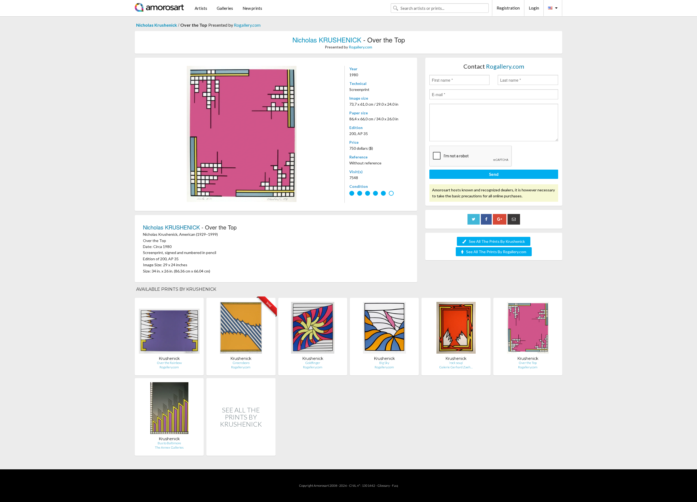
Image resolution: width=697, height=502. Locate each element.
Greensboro (241, 363)
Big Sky (384, 363)
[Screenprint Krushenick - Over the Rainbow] (169, 329)
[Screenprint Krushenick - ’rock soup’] (456, 329)
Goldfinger (312, 363)
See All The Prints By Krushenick (497, 241)
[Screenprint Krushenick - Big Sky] (384, 329)
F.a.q (395, 485)
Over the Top (528, 363)
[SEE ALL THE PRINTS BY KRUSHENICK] (240, 450)
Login (534, 7)
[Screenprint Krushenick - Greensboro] (241, 329)
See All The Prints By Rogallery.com (496, 251)
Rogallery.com (247, 24)
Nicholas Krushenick (156, 24)
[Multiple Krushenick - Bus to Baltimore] (169, 409)
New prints (252, 8)
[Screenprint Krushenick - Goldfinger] (313, 329)
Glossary (383, 485)
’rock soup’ (456, 363)
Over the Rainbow (169, 363)
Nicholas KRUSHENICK (326, 39)
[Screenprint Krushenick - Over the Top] (528, 329)
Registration (508, 7)
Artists (201, 8)
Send (494, 174)
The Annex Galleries (169, 447)
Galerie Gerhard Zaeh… (456, 367)
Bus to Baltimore (169, 443)
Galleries (225, 8)
